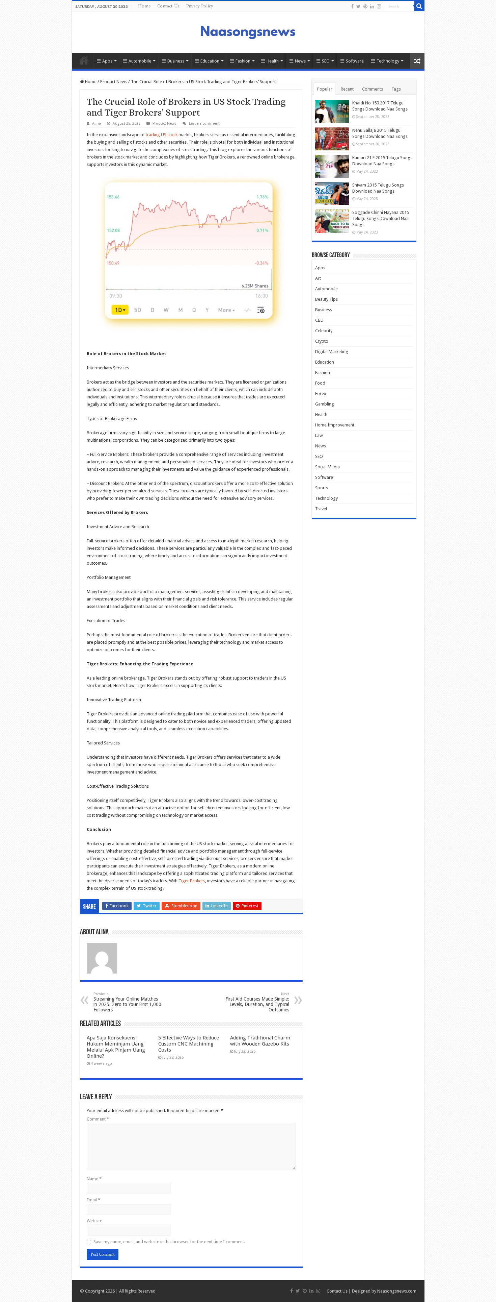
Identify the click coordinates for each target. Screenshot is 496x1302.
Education (209, 61)
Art (318, 278)
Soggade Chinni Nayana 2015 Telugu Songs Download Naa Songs (380, 218)
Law (319, 435)
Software (355, 61)
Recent (347, 89)
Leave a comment (204, 123)
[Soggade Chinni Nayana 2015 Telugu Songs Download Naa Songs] (332, 221)
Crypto (321, 341)
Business (175, 61)
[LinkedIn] (372, 6)
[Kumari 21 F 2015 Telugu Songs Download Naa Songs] (332, 166)
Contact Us (168, 5)
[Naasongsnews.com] (248, 31)
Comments (372, 89)
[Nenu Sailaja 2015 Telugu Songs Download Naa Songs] (332, 138)
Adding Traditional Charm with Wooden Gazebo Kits (260, 1041)
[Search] (419, 6)
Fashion (243, 61)
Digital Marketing (331, 351)
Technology (388, 61)
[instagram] (379, 6)
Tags (396, 89)
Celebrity (323, 330)
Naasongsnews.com (396, 1291)
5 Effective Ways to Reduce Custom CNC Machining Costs (188, 1044)
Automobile (140, 61)
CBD (319, 320)
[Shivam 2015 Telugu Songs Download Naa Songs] (332, 193)
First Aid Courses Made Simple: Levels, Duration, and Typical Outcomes (257, 1002)
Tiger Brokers (191, 880)
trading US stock (161, 134)
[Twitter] (358, 6)
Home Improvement (334, 424)
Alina (96, 123)
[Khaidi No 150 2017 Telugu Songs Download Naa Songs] (332, 111)
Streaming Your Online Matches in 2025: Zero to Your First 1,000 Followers (127, 1002)
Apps (107, 61)
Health (273, 61)
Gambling (324, 404)
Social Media (327, 466)
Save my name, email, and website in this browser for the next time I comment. (169, 1241)
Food (320, 383)
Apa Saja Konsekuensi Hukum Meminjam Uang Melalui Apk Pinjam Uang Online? (116, 1047)
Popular (324, 89)
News (300, 61)
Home (144, 5)
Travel (321, 508)
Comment (98, 1119)
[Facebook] (352, 6)
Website (94, 1220)
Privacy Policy (199, 5)
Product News (113, 81)
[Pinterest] (365, 6)
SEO (326, 61)
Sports (321, 487)
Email (93, 1199)
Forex (320, 393)
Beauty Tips (326, 299)
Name (94, 1178)
